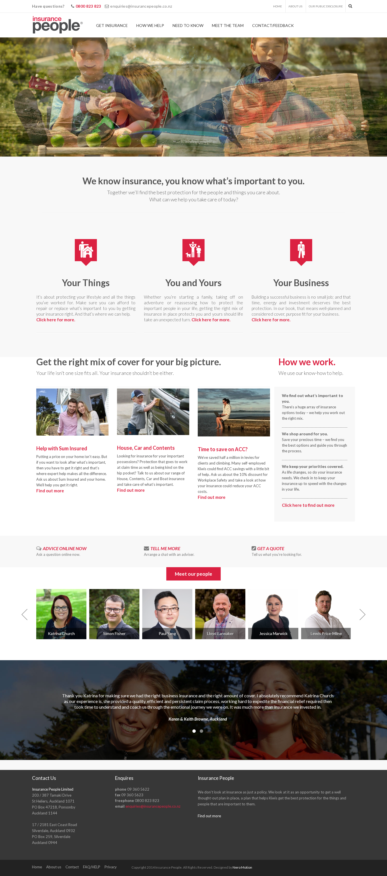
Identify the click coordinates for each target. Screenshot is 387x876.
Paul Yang (167, 633)
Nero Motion (242, 867)
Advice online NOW (64, 548)
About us (295, 6)
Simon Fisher (114, 633)
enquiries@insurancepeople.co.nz (141, 6)
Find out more (50, 490)
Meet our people (193, 574)
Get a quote (270, 548)
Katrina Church (61, 633)
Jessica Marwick (273, 633)
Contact (72, 867)
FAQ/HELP (91, 867)
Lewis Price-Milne (326, 633)
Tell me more (165, 548)
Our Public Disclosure (326, 6)
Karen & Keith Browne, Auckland (198, 718)
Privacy (111, 867)
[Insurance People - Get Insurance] (57, 25)
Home (277, 6)
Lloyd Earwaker (220, 633)
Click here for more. (55, 319)
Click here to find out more (308, 505)
